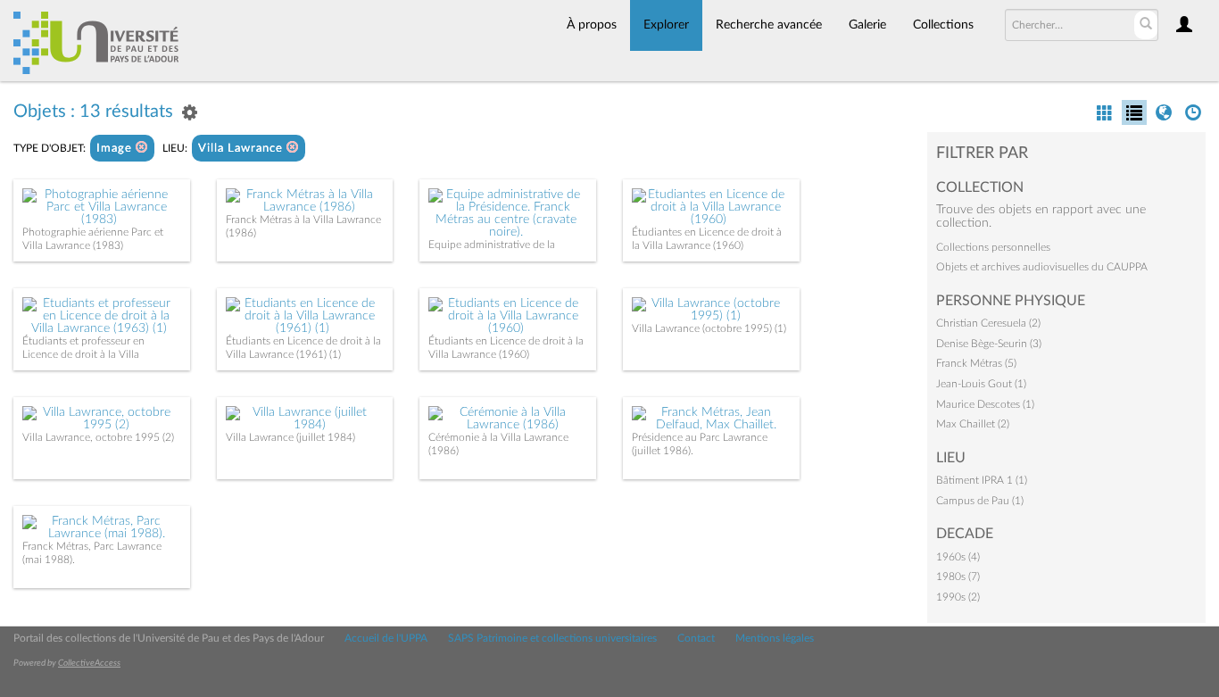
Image (116, 148)
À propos (592, 25)
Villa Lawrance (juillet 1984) (290, 437)
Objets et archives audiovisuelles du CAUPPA (1042, 266)
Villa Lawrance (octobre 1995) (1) (709, 328)
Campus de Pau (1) (980, 500)
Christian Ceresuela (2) (988, 323)
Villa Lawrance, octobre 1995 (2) (98, 437)
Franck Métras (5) (976, 363)
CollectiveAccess (89, 663)
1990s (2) (958, 597)
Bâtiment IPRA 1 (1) (981, 480)
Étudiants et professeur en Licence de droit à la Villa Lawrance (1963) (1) (83, 354)
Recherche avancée (769, 25)
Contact (696, 638)
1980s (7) (958, 576)
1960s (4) (958, 557)
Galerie (867, 25)
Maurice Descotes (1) (985, 404)
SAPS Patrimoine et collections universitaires (552, 638)
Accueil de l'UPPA (385, 638)
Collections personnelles (993, 247)
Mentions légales (774, 638)
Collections (943, 25)
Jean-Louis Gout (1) (981, 383)
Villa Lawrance (242, 148)
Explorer (666, 25)
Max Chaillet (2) (972, 424)
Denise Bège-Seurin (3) (988, 343)
